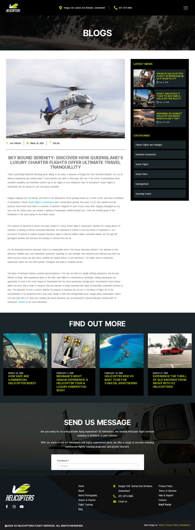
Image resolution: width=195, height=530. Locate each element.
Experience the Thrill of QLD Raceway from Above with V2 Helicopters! (170, 381)
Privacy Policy (172, 525)
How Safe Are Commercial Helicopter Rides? (22, 380)
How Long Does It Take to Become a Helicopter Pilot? (169, 96)
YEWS (161, 525)
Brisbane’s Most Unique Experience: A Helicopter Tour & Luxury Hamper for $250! (72, 383)
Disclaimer (184, 525)
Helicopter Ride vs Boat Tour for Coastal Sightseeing (121, 380)
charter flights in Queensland (41, 202)
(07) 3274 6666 (125, 496)
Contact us (23, 302)
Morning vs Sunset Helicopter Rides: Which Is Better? (169, 116)
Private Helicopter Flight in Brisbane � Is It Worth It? (170, 76)
